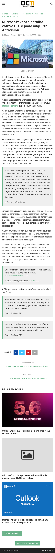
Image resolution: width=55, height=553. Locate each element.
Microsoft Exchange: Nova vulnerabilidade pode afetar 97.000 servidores (24, 476)
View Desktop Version (28, 543)
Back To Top (46, 550)
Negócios (39, 14)
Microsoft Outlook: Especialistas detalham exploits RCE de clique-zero (25, 521)
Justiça (15, 14)
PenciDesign (15, 550)
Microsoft (27, 14)
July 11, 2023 (34, 281)
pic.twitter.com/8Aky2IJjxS (17, 276)
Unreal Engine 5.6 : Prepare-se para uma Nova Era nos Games (26, 432)
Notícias (5, 17)
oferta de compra (10, 106)
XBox (15, 17)
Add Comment (12, 533)
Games (5, 14)
